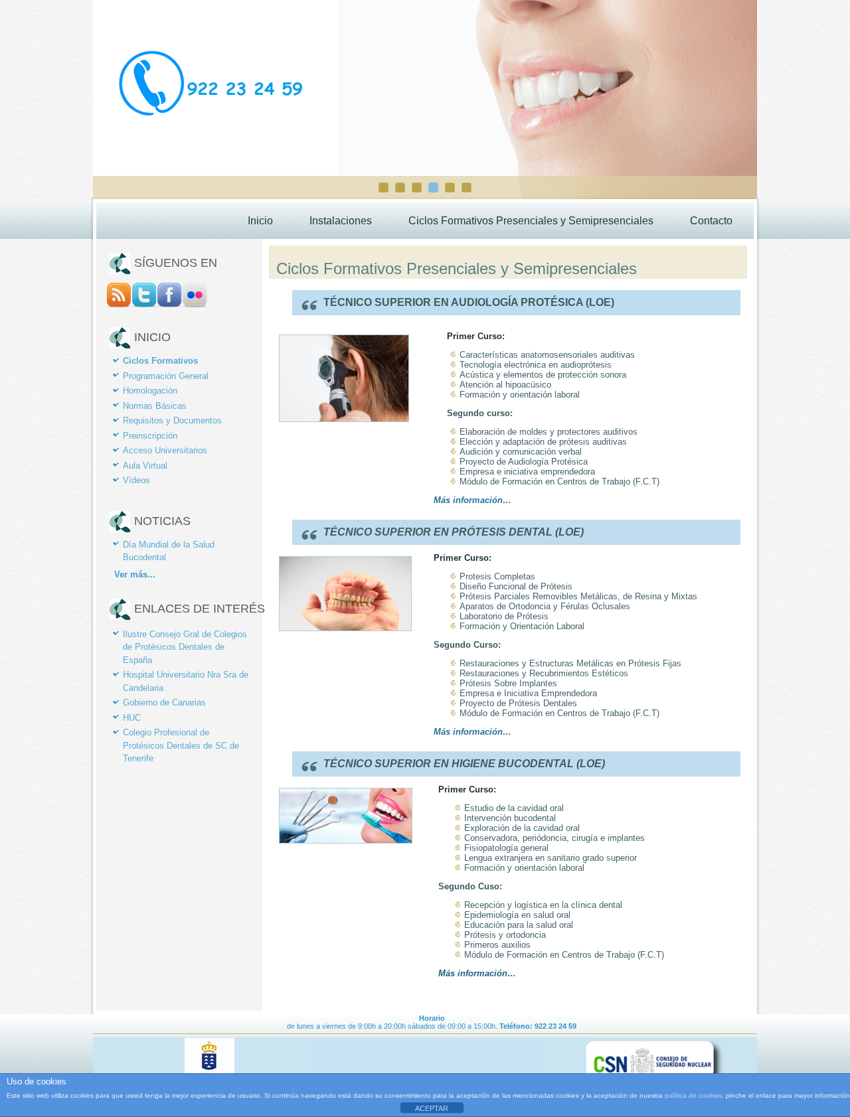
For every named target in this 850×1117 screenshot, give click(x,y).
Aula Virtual (145, 466)
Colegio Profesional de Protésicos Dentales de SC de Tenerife (181, 745)
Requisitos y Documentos (172, 420)
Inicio (260, 220)
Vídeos (136, 480)
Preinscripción (150, 436)
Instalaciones (340, 220)
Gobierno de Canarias (164, 702)
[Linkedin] (194, 304)
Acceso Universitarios (165, 450)
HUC (132, 718)
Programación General (166, 376)
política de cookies (693, 1095)
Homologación (150, 391)
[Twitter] (144, 304)
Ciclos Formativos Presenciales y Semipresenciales (530, 220)
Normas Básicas (155, 406)
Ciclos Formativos (160, 361)
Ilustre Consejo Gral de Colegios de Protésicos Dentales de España (185, 647)
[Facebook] (169, 304)
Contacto (711, 220)
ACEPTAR (431, 1108)
